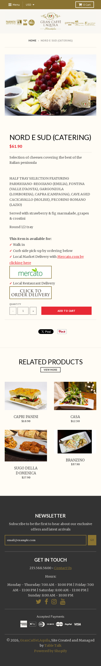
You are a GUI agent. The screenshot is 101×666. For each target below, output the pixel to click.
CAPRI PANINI (26, 417)
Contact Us (63, 568)
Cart (87, 4)
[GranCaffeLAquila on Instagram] (54, 601)
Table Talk (53, 645)
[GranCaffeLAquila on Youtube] (63, 601)
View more (50, 369)
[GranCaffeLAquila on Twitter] (38, 601)
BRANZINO (75, 460)
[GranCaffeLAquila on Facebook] (46, 601)
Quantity (15, 304)
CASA (75, 417)
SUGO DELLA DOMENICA (26, 470)
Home (32, 40)
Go (92, 540)
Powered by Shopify (50, 651)
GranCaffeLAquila (35, 640)
